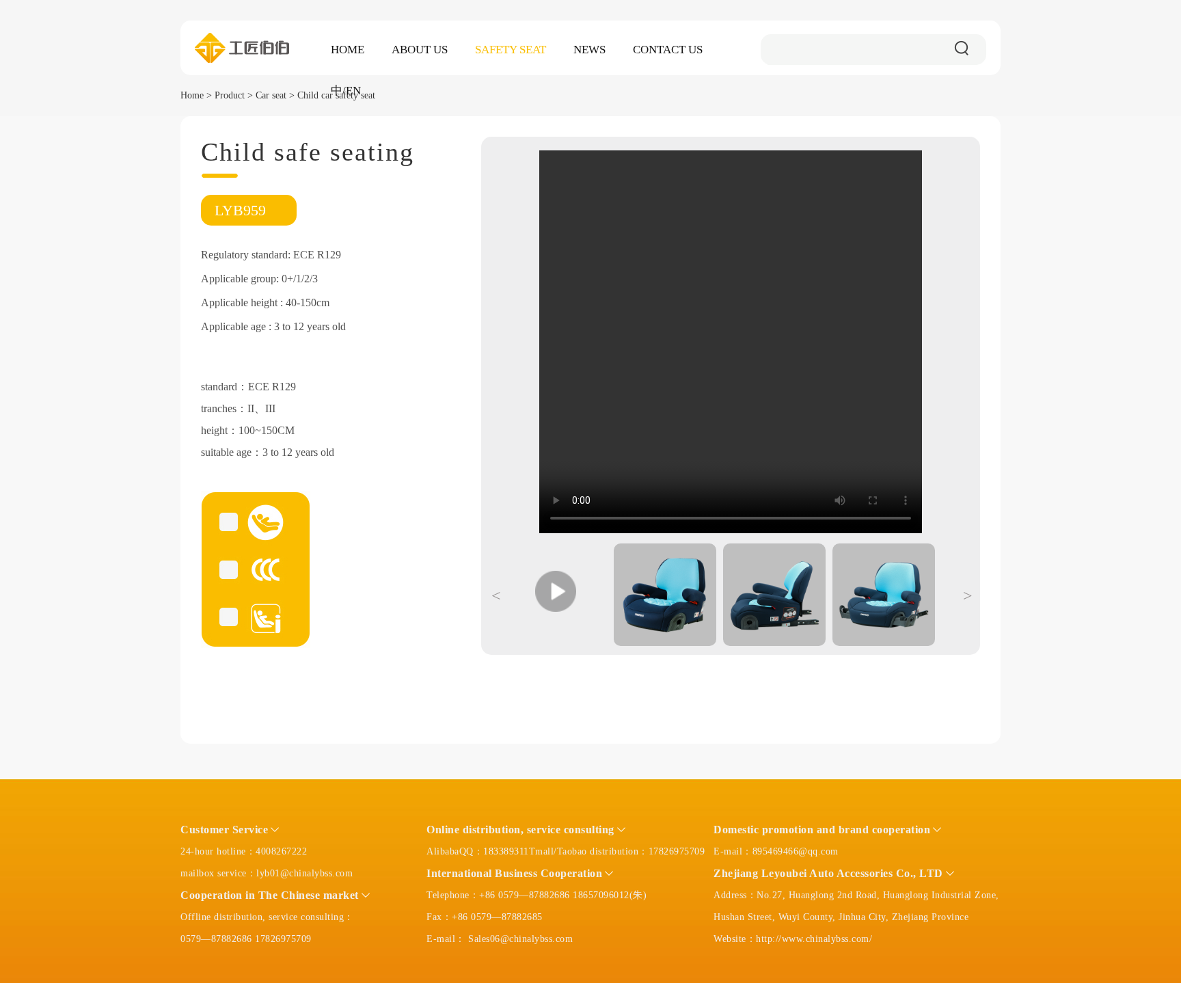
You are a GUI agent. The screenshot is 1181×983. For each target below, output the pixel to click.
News (589, 49)
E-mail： (733, 851)
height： (220, 430)
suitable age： (231, 452)
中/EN (346, 90)
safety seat (510, 49)
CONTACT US (668, 49)
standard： (224, 386)
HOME (347, 49)
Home (192, 95)
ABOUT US (420, 49)
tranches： (224, 408)
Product (230, 95)
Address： (735, 895)
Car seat (271, 95)
